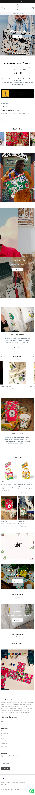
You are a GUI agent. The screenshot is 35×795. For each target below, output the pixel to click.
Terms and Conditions (5, 782)
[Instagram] (4, 721)
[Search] (5, 8)
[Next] (6, 121)
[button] (10, 53)
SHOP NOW (17, 269)
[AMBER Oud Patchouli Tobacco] (9, 471)
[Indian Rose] (9, 507)
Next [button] (30, 71)
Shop (2, 731)
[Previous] (2, 121)
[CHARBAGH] (17, 373)
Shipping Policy (4, 784)
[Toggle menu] (2, 8)
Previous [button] (4, 71)
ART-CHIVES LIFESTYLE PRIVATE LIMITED (14, 789)
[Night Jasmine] (26, 507)
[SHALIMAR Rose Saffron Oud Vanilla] (26, 471)
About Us (3, 741)
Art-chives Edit (5, 733)
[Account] (29, 8)
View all (17, 359)
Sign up (5, 768)
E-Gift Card (4, 746)
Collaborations (5, 736)
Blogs (2, 738)
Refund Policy (23, 782)
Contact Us (4, 743)
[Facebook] (2, 721)
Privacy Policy (15, 782)
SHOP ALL (17, 36)
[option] (17, 35)
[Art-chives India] (17, 8)
